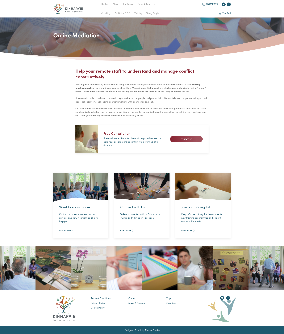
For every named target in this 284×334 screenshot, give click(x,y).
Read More (125, 230)
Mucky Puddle (152, 330)
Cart (226, 13)
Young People (152, 13)
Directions (171, 303)
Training (138, 13)
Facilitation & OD (122, 13)
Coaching (105, 13)
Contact (105, 3)
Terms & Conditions (101, 298)
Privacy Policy (98, 303)
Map (168, 298)
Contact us (186, 139)
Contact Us (65, 230)
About (115, 3)
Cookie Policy (98, 307)
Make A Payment (137, 303)
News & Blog (144, 3)
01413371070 (211, 4)
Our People (128, 3)
